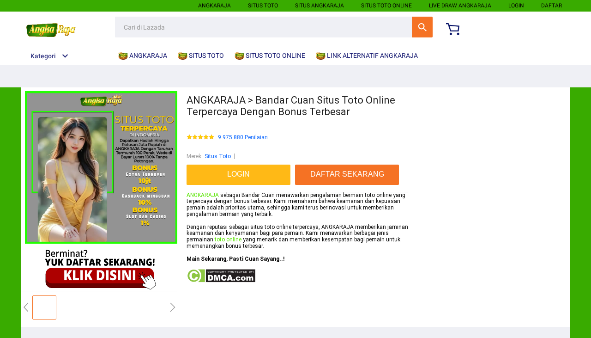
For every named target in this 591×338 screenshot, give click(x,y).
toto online (228, 239)
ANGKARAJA (214, 5)
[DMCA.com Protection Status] (221, 281)
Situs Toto (218, 156)
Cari (422, 27)
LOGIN (516, 5)
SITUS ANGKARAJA (319, 5)
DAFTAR (551, 5)
